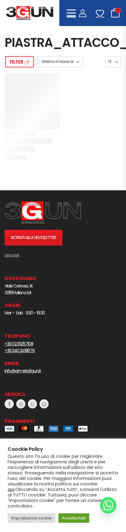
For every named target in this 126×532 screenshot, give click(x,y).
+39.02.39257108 (19, 344)
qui (11, 489)
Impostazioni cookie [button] (31, 518)
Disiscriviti (12, 255)
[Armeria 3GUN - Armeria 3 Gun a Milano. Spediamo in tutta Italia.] (29, 13)
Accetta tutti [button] (74, 518)
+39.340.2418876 (20, 351)
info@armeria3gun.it (23, 371)
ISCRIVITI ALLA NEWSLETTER (33, 237)
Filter (16, 62)
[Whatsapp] (108, 505)
